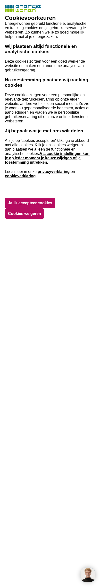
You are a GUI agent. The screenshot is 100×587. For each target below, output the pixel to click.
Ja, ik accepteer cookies (30, 203)
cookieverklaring (20, 176)
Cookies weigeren (24, 214)
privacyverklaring (54, 172)
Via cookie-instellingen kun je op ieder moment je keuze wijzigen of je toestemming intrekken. (47, 158)
